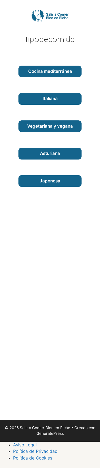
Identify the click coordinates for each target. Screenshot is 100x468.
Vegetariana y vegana (50, 126)
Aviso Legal (25, 444)
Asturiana (50, 153)
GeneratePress (50, 433)
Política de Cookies (32, 458)
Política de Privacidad (35, 451)
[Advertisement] (50, 339)
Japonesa (50, 180)
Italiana (50, 98)
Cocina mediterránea (50, 71)
